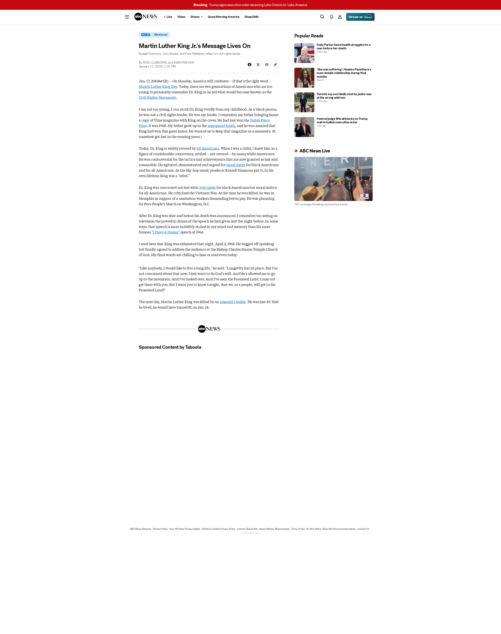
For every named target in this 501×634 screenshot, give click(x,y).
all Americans (207, 148)
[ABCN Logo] (145, 16)
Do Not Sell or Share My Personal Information (331, 528)
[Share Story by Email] (267, 64)
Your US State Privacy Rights (184, 528)
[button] (127, 17)
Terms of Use (298, 528)
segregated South (221, 125)
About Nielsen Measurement (274, 528)
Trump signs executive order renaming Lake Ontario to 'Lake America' (250, 5)
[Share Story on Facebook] (249, 64)
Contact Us (363, 528)
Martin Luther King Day (158, 86)
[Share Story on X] (258, 64)
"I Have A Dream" (166, 231)
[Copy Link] (275, 64)
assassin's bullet (233, 301)
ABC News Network (140, 528)
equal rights (235, 164)
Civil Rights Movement (157, 97)
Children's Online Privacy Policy (218, 528)
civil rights (207, 187)
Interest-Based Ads (247, 528)
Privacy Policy (160, 528)
